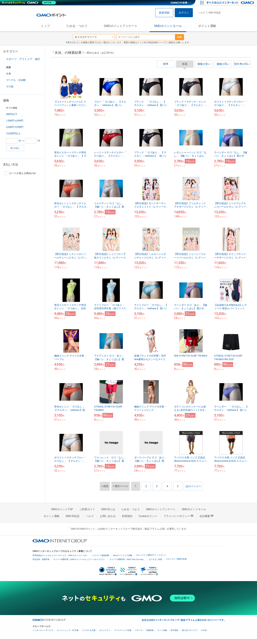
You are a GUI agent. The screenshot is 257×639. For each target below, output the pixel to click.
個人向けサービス (189, 630)
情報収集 (150, 630)
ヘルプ (201, 12)
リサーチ (138, 630)
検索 (179, 37)
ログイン (184, 12)
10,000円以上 (13, 133)
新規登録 (164, 12)
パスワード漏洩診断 (100, 555)
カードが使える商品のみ (22, 173)
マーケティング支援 (122, 630)
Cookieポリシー (148, 516)
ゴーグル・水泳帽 (16, 80)
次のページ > (193, 486)
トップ (45, 26)
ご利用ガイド (87, 509)
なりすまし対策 (155, 559)
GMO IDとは (108, 509)
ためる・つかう (76, 26)
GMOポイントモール (168, 26)
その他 (9, 86)
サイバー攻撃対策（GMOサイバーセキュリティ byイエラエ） (79, 559)
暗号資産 (174, 630)
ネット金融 (162, 630)
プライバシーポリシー (176, 516)
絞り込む (15, 148)
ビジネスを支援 (88, 630)
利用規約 (127, 516)
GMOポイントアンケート (121, 26)
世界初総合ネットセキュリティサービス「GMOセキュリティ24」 (60, 555)
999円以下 (11, 114)
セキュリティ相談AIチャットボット (151, 555)
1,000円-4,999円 (14, 120)
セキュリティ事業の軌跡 (176, 559)
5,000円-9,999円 (14, 127)
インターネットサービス (43, 630)
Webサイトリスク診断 (122, 555)
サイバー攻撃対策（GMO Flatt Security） (127, 559)
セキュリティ (104, 630)
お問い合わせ (108, 516)
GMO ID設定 (214, 12)
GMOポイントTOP (62, 509)
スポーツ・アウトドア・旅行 (23, 59)
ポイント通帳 (207, 26)
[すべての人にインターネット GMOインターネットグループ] (231, 2)
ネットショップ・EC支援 (67, 630)
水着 (8, 73)
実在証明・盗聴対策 (41, 559)
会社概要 (204, 516)
